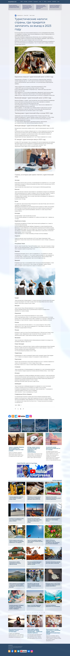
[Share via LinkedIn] (20, 408)
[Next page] (42, 613)
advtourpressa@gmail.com (18, 646)
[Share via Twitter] (17, 408)
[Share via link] (23, 408)
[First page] (26, 613)
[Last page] (44, 613)
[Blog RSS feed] (9, 651)
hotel (10, 425)
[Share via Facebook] (15, 408)
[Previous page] (28, 613)
